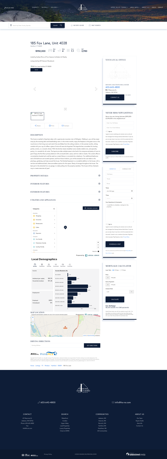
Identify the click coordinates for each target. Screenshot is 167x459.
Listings (37, 365)
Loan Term (108, 270)
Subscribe (115, 151)
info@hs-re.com (122, 402)
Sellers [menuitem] (54, 7)
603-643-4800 (10, 8)
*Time (107, 195)
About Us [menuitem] (145, 7)
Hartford (53, 365)
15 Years (123, 270)
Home (32, 365)
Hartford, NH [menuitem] (102, 426)
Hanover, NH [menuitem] (102, 421)
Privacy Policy (126, 144)
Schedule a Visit (126, 169)
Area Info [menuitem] (134, 7)
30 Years (116, 270)
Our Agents (128, 95)
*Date (107, 188)
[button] (58, 25)
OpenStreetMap (91, 335)
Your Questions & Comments (114, 202)
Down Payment (110, 281)
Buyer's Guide (79, 25)
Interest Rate (109, 289)
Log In (154, 7)
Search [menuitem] (35, 7)
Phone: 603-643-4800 (27, 423)
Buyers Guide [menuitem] (140, 421)
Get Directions (92, 345)
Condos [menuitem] (65, 421)
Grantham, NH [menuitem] (102, 428)
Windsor (47, 365)
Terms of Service (109, 253)
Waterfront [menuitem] (65, 418)
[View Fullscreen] (32, 324)
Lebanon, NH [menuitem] (102, 418)
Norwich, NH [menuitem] (102, 423)
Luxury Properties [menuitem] (65, 428)
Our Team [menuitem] (139, 418)
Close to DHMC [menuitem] (64, 431)
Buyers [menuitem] (44, 7)
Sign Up (160, 7)
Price (107, 274)
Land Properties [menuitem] (64, 426)
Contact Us (115, 97)
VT (42, 365)
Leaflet (84, 335)
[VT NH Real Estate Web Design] (135, 454)
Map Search (96, 25)
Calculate (115, 299)
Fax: (27, 426)
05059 (60, 365)
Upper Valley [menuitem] (65, 423)
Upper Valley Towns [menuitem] (118, 7)
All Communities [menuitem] (102, 431)
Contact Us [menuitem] (139, 426)
